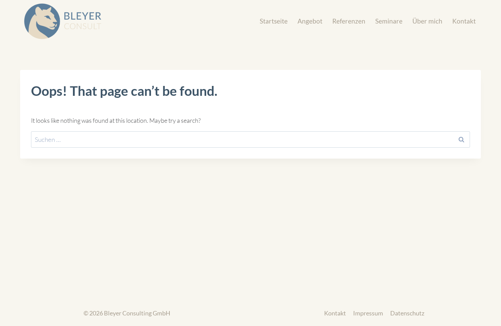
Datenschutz (407, 313)
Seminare (389, 21)
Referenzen (348, 21)
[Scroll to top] (484, 312)
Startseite (274, 21)
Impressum (368, 313)
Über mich (427, 21)
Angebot (310, 21)
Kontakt (464, 21)
